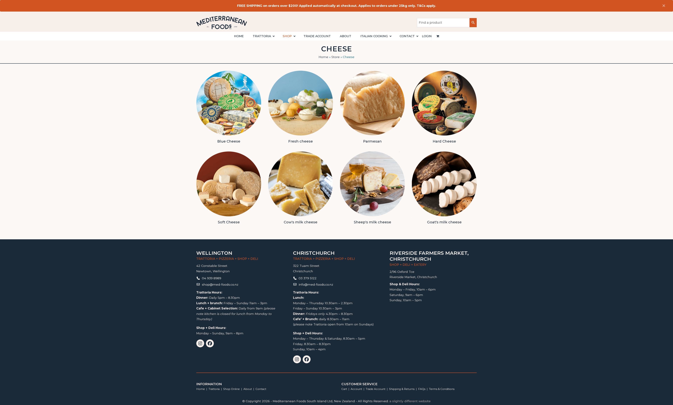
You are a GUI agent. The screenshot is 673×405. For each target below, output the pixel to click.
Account (356, 389)
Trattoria (214, 389)
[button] (438, 36)
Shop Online (231, 389)
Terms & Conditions (441, 389)
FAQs (421, 389)
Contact (261, 389)
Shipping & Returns (401, 389)
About (247, 389)
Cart (344, 389)
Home (323, 57)
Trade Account (375, 389)
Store (335, 57)
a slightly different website (410, 401)
